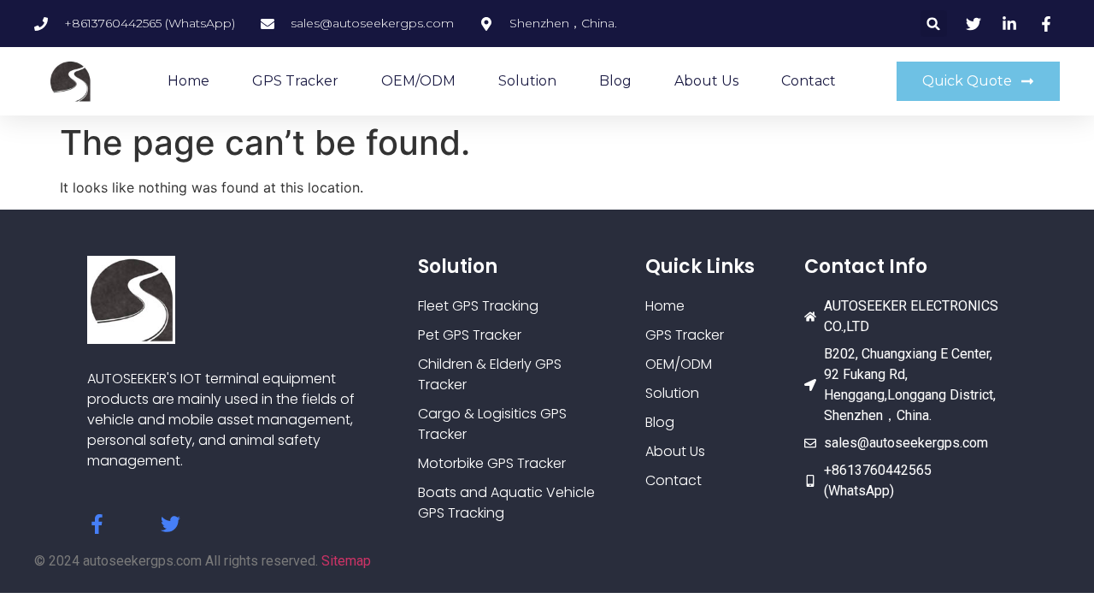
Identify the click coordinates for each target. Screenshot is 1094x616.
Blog (615, 81)
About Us (706, 81)
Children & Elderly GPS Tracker (490, 374)
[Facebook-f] (97, 524)
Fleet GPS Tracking (478, 306)
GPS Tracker (295, 81)
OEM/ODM (418, 81)
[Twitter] (170, 524)
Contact (808, 81)
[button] (933, 23)
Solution (527, 81)
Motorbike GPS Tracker (492, 463)
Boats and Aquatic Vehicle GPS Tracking (506, 503)
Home (188, 81)
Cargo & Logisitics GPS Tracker (492, 424)
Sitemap (346, 561)
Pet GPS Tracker (469, 335)
